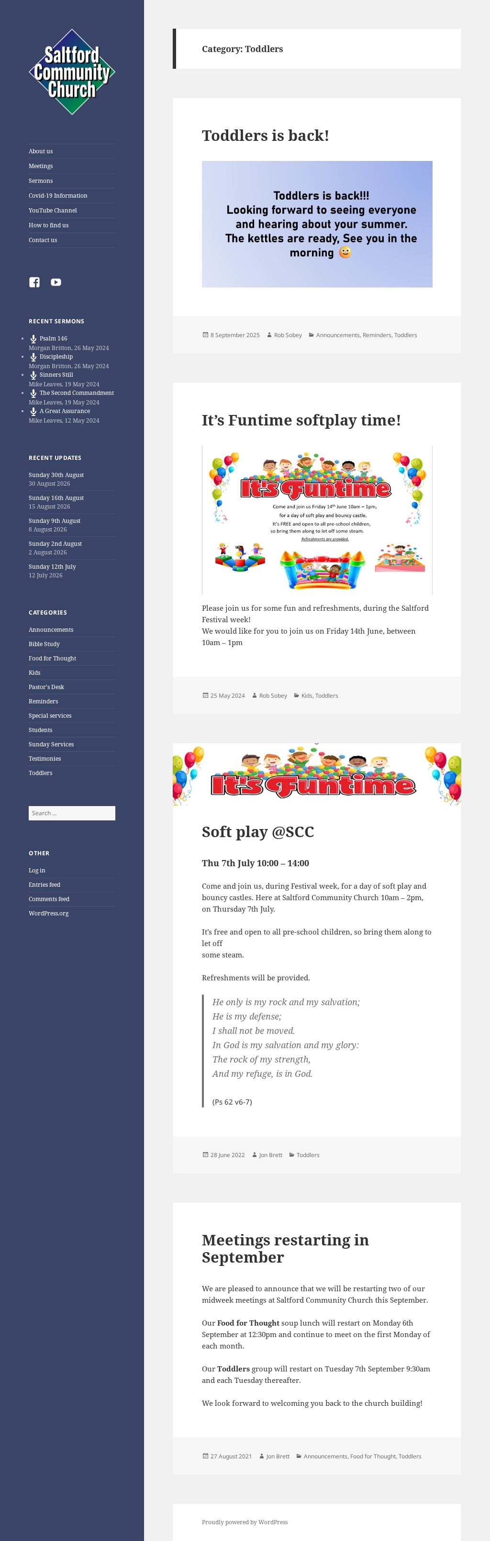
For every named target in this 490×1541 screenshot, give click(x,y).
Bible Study (44, 644)
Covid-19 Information (58, 195)
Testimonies (45, 759)
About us (41, 151)
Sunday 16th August (56, 498)
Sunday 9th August (54, 521)
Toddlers (40, 773)
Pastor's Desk (46, 687)
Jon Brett (270, 1155)
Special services (50, 716)
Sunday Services (51, 744)
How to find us (48, 225)
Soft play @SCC (258, 831)
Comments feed (49, 899)
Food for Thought (52, 658)
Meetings (41, 166)
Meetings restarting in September (285, 1248)
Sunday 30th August (56, 475)
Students (40, 730)
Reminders (43, 701)
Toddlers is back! (266, 135)
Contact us (43, 240)
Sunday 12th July (52, 567)
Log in (37, 870)
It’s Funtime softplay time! (301, 420)
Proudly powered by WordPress (245, 1522)
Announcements (51, 630)
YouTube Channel (53, 210)
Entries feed (44, 885)
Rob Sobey (288, 335)
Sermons (41, 181)
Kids (34, 673)
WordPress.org (48, 913)
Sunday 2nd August (55, 544)
